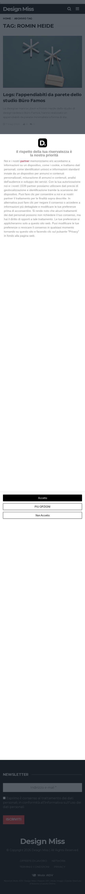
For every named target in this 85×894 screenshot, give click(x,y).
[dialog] (42, 447)
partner (24, 161)
